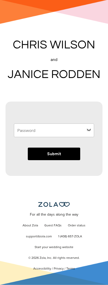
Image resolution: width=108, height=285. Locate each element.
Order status (76, 225)
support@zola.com (39, 236)
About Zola (30, 225)
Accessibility (42, 268)
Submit (54, 153)
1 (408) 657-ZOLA (70, 236)
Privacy (59, 268)
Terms (70, 268)
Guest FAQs (53, 225)
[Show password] (89, 130)
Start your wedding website (54, 247)
